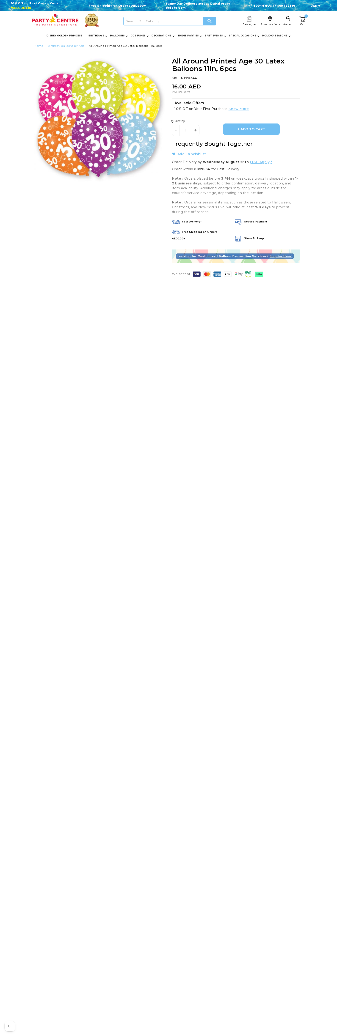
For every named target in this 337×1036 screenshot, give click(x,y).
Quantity (178, 121)
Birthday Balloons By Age (66, 45)
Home (38, 45)
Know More (239, 109)
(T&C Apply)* (261, 162)
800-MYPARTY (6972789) (274, 5)
